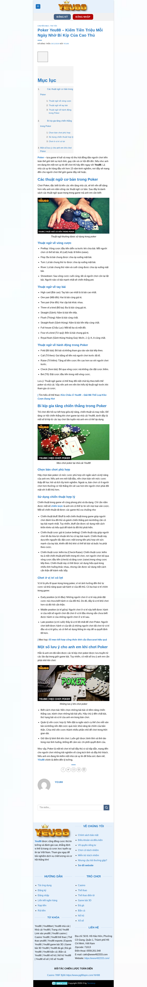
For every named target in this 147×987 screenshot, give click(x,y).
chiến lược (57, 506)
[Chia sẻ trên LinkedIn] (84, 769)
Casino (81, 885)
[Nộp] (106, 807)
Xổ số (81, 920)
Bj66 (63, 975)
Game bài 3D (84, 900)
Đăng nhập (43, 895)
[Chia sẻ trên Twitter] (68, 769)
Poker (41, 157)
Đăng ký (42, 890)
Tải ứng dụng (45, 885)
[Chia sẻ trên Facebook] (63, 769)
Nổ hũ (81, 915)
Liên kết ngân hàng (47, 900)
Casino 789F (53, 975)
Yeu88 (66, 43)
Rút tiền (42, 910)
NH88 (97, 975)
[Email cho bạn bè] (73, 769)
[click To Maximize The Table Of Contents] (43, 57)
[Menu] (38, 6)
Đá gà (81, 905)
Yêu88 (41, 760)
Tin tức (53, 26)
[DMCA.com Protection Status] (60, 983)
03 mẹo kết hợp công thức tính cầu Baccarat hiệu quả (78, 639)
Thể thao (82, 890)
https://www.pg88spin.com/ (79, 975)
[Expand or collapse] (41, 70)
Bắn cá (81, 910)
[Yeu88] (73, 6)
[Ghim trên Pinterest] (78, 769)
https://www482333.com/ (96, 958)
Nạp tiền (42, 905)
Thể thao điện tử (86, 895)
